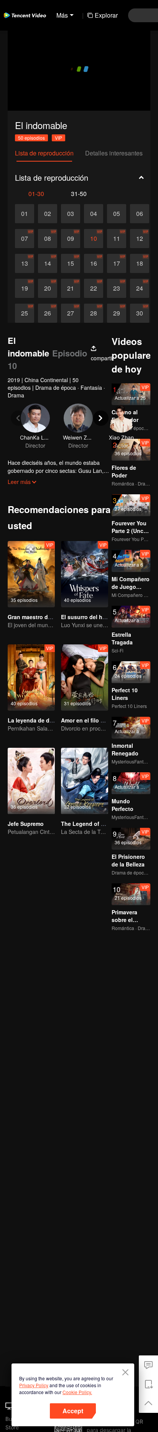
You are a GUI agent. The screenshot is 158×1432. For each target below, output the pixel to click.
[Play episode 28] (93, 313)
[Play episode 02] (47, 213)
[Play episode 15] (70, 263)
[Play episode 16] (93, 263)
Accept (73, 1410)
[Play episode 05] (116, 213)
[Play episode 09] (70, 238)
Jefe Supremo (26, 823)
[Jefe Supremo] (31, 781)
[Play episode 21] (70, 288)
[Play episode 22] (93, 288)
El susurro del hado (86, 617)
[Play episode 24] (139, 288)
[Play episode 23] (116, 288)
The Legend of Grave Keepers (100, 823)
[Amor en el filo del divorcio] (84, 677)
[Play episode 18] (139, 263)
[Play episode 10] (93, 238)
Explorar (106, 15)
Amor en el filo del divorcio (96, 720)
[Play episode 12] (139, 238)
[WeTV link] (25, 15)
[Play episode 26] (47, 313)
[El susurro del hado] (84, 574)
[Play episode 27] (70, 313)
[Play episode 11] (116, 238)
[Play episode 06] (139, 213)
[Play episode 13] (24, 263)
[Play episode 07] (24, 238)
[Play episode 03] (70, 213)
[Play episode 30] (139, 313)
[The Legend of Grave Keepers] (84, 781)
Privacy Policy (33, 1385)
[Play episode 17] (116, 263)
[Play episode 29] (116, 313)
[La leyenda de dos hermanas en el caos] (31, 677)
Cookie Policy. (77, 1392)
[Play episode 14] (47, 263)
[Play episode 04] (93, 213)
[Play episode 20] (47, 288)
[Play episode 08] (47, 238)
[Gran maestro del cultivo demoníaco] (31, 574)
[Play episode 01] (24, 213)
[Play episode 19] (24, 288)
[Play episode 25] (24, 313)
